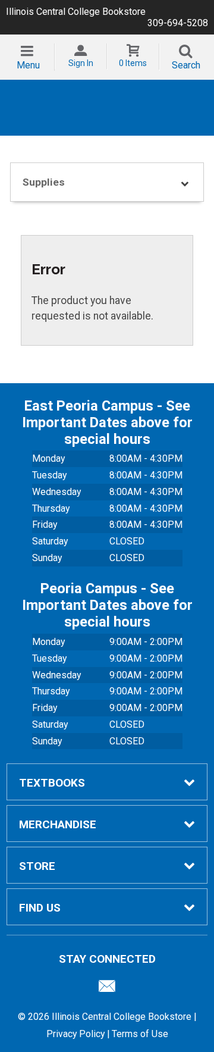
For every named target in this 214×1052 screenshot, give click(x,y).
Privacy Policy (75, 1034)
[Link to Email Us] (107, 989)
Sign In (80, 63)
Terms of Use (140, 1034)
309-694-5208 (177, 23)
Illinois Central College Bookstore (76, 11)
